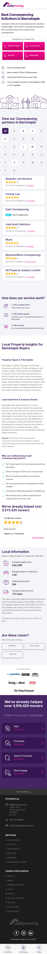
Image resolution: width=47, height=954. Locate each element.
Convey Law (13, 194)
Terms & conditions (16, 898)
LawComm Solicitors (18, 224)
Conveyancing (13, 840)
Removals (12, 853)
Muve (9, 239)
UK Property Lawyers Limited (23, 270)
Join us (11, 889)
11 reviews (30, 231)
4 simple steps (36, 715)
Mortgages (12, 858)
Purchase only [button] (34, 46)
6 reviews (30, 246)
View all (12, 654)
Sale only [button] (11, 55)
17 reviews (30, 277)
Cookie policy (13, 911)
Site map (11, 902)
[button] (23, 728)
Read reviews (38, 537)
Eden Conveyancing (17, 209)
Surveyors (12, 844)
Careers (11, 894)
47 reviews (30, 201)
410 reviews (31, 262)
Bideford (12, 646)
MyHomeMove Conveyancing (23, 254)
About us (11, 876)
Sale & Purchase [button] (14, 46)
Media (10, 880)
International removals (17, 862)
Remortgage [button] (33, 55)
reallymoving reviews (16, 885)
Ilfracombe (34, 646)
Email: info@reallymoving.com (22, 825)
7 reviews (30, 185)
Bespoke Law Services (19, 178)
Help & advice (13, 849)
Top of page (22, 792)
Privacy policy (13, 907)
